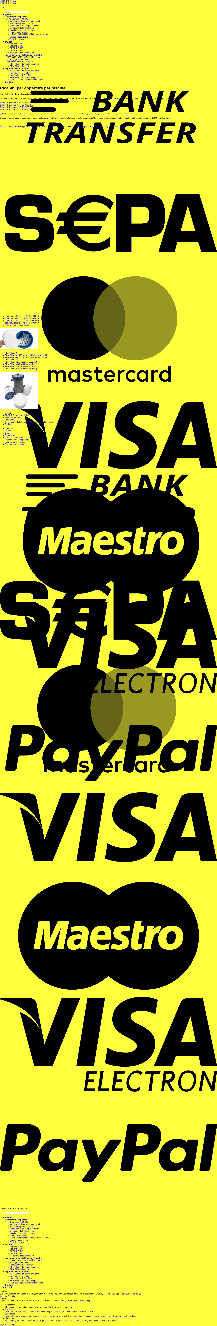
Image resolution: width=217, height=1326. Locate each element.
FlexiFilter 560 (11, 360)
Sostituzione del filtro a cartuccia (24, 71)
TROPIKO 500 (16, 48)
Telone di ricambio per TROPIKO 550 (16, 109)
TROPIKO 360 (16, 44)
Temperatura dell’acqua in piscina (25, 26)
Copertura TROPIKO (19, 19)
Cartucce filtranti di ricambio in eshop (26, 80)
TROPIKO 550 (16, 50)
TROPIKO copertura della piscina (20, 415)
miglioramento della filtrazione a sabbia (23, 55)
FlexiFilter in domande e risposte (24, 64)
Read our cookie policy (131, 1294)
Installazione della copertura (22, 30)
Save (2, 1325)
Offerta (8, 431)
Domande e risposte (19, 32)
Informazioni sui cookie (15, 442)
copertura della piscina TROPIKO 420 (22, 318)
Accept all (12, 1296)
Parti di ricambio (17, 39)
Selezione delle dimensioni (22, 28)
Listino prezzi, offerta (19, 37)
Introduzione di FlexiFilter (21, 62)
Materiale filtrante (12, 417)
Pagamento (10, 435)
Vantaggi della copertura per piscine (26, 21)
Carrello (8, 433)
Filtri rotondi (10, 420)
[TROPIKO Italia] (8, 2)
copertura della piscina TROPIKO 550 (22, 323)
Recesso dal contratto (14, 444)
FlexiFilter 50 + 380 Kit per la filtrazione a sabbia (26, 357)
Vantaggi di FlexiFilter (20, 59)
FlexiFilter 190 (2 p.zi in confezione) (21, 364)
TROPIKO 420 (16, 46)
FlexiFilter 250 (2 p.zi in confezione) (21, 362)
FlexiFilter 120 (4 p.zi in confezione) (21, 369)
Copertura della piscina (16, 17)
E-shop (8, 14)
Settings (4, 1296)
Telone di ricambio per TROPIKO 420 (16, 105)
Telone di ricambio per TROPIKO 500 (16, 107)
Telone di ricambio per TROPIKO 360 (16, 103)
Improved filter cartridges (17, 68)
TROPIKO (9, 41)
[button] (8, 19)
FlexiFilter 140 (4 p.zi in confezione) (21, 366)
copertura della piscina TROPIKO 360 (22, 316)
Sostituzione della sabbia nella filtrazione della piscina (29, 422)
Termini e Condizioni (14, 437)
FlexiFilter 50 (11, 353)
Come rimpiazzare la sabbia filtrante (26, 57)
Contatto (9, 82)
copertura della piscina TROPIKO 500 (22, 321)
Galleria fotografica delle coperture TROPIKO (30, 35)
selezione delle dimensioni (17, 325)
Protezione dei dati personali (18, 440)
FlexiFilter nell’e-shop (19, 66)
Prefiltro (8, 424)
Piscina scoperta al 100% (21, 23)
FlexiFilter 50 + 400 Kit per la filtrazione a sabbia (26, 355)
